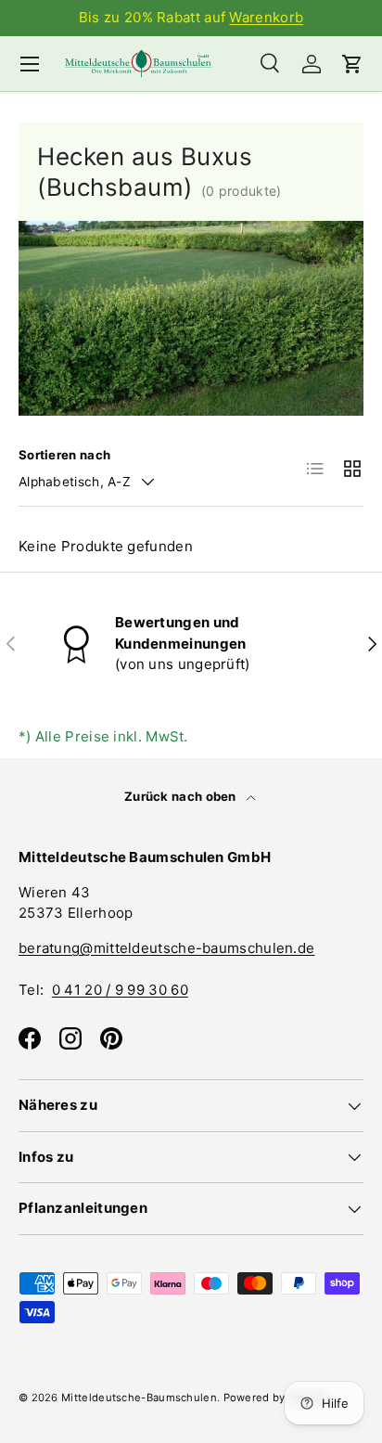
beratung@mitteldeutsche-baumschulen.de (166, 948)
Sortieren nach (64, 454)
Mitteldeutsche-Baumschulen (139, 1397)
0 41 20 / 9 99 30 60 (120, 990)
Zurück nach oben (181, 796)
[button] (352, 64)
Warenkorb (266, 17)
